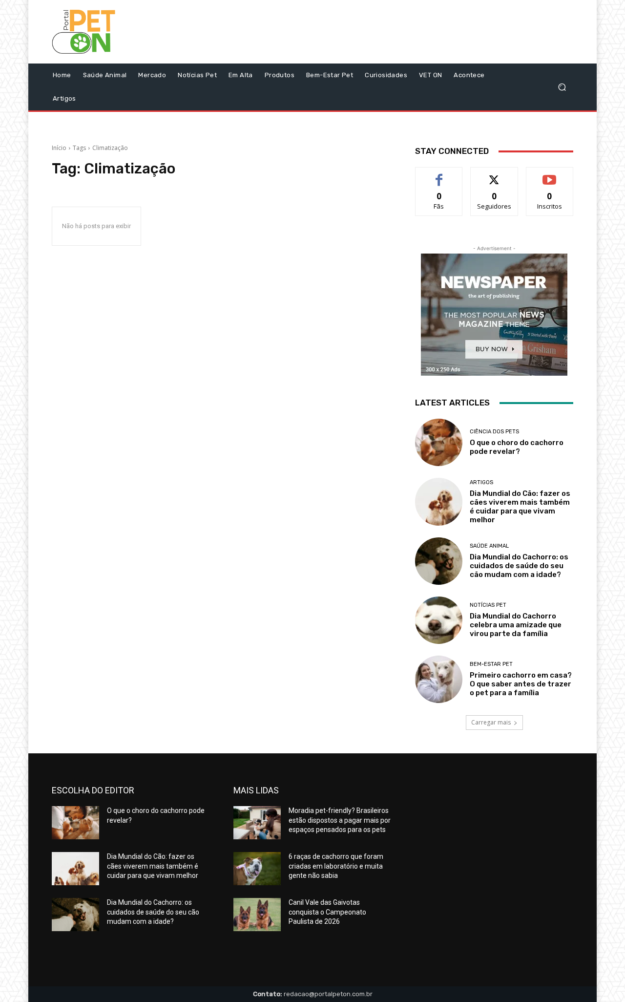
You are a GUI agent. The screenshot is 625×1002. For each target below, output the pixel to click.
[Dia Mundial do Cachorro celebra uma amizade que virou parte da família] (438, 620)
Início (59, 148)
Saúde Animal (489, 546)
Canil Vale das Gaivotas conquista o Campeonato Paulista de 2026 (327, 911)
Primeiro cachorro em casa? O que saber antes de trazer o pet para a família (521, 684)
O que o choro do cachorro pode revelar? (516, 447)
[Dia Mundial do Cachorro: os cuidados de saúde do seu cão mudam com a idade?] (438, 561)
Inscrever (550, 174)
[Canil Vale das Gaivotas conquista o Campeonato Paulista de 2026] (257, 914)
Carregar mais (491, 722)
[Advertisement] (394, 34)
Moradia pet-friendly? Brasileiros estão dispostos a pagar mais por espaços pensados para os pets (340, 820)
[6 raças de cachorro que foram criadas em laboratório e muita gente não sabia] (257, 868)
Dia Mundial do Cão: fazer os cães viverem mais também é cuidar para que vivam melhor (520, 506)
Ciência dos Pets (494, 431)
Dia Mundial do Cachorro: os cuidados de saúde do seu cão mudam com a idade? (519, 566)
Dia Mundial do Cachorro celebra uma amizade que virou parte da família (516, 625)
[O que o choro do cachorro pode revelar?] (438, 442)
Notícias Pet (488, 605)
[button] (561, 87)
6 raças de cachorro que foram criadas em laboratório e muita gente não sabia (336, 866)
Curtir (439, 174)
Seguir (494, 174)
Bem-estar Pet (491, 664)
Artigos (481, 482)
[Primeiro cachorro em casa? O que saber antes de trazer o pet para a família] (438, 679)
